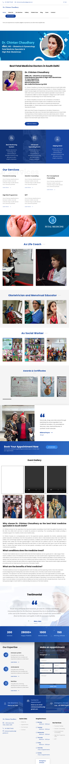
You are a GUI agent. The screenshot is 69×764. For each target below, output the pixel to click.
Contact (53, 12)
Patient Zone (34, 12)
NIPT (55, 739)
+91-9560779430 (9, 2)
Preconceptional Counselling (58, 731)
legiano (22, 22)
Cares (46, 12)
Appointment (10, 16)
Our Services (19, 12)
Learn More (6, 187)
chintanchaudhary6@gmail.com (25, 2)
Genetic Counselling (59, 728)
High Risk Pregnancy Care (59, 735)
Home (4, 12)
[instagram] (65, 2)
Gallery (27, 12)
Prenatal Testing (58, 726)
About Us (10, 12)
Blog (41, 12)
